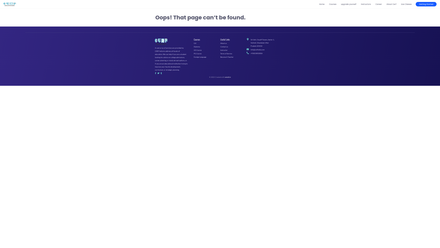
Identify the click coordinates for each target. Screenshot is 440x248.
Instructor (224, 50)
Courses (332, 4)
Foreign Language (200, 57)
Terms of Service (226, 54)
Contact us (224, 47)
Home (321, 4)
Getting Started (426, 4)
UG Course (198, 50)
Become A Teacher (227, 57)
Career (378, 4)
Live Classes (406, 4)
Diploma (197, 47)
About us (223, 43)
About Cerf (391, 4)
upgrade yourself (348, 4)
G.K (195, 43)
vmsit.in (228, 77)
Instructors (366, 4)
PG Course (197, 54)
